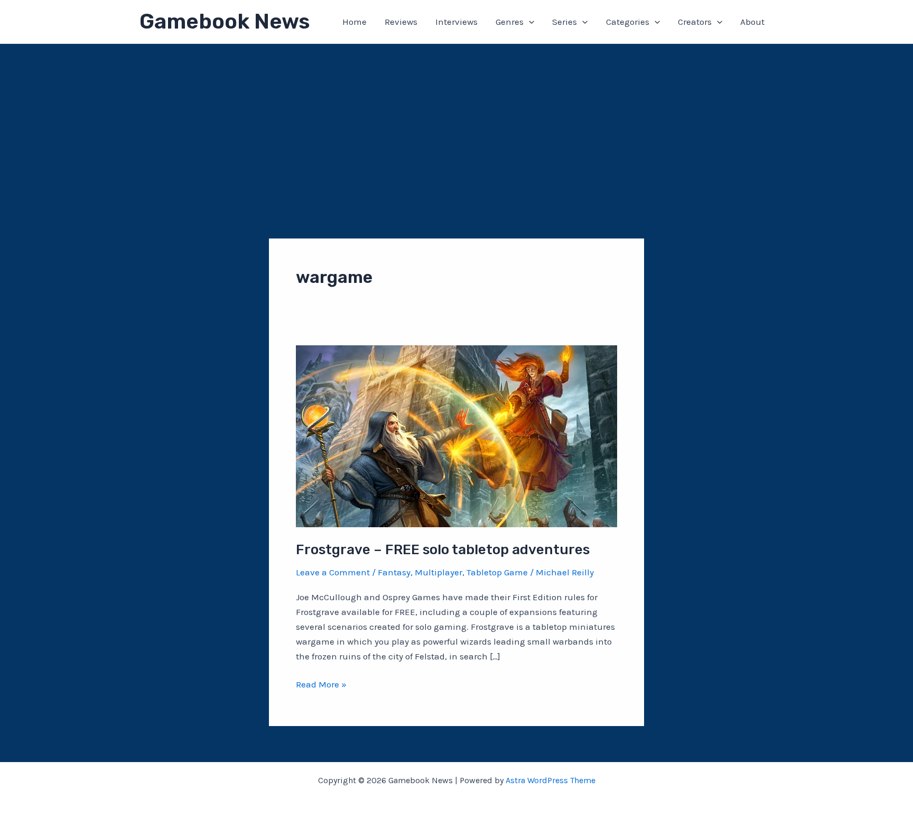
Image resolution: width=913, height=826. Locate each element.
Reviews (401, 21)
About (752, 21)
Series (564, 21)
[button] (529, 22)
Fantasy (394, 572)
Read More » (321, 685)
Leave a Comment (333, 572)
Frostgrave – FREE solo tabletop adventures (443, 550)
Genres (510, 21)
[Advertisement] (456, 123)
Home (354, 21)
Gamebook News (224, 21)
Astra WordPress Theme (550, 780)
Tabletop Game (497, 572)
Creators (695, 21)
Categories (627, 21)
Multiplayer (438, 572)
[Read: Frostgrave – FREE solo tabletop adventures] (456, 435)
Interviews (456, 21)
